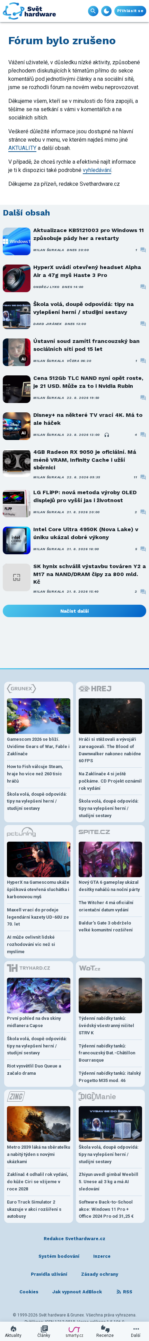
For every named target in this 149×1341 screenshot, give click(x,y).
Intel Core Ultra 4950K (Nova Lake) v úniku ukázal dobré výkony (85, 533)
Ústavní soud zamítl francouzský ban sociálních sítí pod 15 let (86, 345)
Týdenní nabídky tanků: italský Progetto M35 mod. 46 (110, 1077)
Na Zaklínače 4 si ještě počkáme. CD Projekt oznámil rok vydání (110, 781)
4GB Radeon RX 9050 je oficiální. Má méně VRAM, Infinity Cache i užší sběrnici (84, 460)
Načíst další (74, 611)
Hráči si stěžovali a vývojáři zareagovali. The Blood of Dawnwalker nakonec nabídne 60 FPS (110, 750)
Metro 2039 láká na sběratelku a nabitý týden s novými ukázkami (38, 1154)
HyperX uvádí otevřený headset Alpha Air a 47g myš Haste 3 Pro (87, 271)
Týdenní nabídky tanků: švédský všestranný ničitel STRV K (106, 1025)
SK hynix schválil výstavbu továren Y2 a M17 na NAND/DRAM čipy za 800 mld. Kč (89, 574)
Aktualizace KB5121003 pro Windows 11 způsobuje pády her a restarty (88, 234)
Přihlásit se (130, 11)
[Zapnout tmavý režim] (106, 11)
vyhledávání (97, 170)
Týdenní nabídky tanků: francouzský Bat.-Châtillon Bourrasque (107, 1053)
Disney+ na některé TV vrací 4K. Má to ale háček (87, 419)
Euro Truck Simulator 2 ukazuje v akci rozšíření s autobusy (34, 1209)
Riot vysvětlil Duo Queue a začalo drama (34, 1069)
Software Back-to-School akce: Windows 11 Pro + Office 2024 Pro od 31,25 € (106, 1209)
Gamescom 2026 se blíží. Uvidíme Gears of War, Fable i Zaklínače (38, 746)
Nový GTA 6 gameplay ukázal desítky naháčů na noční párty (109, 886)
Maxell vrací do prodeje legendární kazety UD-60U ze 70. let (38, 917)
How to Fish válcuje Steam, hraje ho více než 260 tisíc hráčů (35, 774)
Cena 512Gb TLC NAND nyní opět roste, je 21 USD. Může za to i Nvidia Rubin (88, 382)
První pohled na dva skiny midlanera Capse (34, 1022)
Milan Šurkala (48, 250)
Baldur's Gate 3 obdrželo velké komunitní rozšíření (106, 926)
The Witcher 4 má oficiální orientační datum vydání (106, 906)
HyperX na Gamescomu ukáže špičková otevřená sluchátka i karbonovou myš (38, 889)
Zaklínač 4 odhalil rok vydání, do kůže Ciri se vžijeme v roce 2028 (37, 1181)
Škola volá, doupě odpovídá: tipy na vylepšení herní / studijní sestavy (83, 308)
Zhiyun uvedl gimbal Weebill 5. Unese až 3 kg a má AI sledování (108, 1181)
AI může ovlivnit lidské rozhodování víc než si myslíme (31, 944)
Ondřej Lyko (46, 287)
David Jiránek (47, 324)
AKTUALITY (22, 148)
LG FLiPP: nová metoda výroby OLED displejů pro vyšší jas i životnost (85, 496)
